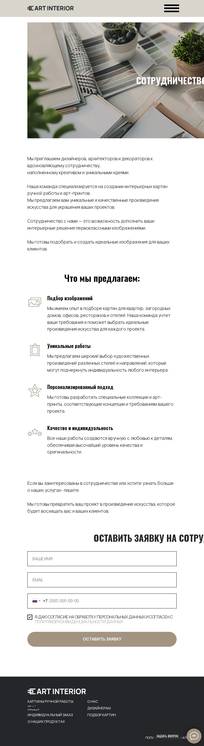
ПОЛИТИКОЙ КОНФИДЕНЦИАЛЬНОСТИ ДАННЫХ (79, 621)
